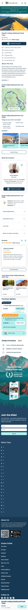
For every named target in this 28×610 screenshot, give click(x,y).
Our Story (4, 546)
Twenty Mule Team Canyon (7, 127)
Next (25, 240)
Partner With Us (5, 569)
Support (3, 553)
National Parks (5, 583)
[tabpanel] (14, 24)
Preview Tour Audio (16, 43)
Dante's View (19, 122)
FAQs (2, 566)
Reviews (3, 556)
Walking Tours (5, 589)
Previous (22, 240)
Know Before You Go (8, 219)
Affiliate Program (6, 576)
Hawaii (3, 579)
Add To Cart (20, 308)
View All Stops (14, 152)
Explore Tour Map (14, 109)
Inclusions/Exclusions (8, 211)
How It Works (5, 559)
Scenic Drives (5, 586)
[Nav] (2, 3)
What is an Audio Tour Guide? (10, 233)
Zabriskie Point (20, 126)
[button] (21, 165)
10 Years (3, 549)
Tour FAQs (5, 226)
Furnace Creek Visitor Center (7, 123)
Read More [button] (10, 205)
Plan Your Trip (5, 563)
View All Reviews (14, 269)
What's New (4, 573)
